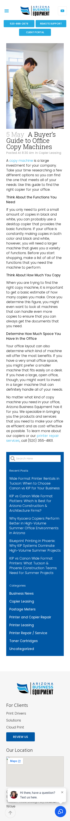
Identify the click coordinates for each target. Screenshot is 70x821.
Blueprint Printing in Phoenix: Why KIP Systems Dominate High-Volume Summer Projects (35, 546)
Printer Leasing (21, 625)
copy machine (21, 160)
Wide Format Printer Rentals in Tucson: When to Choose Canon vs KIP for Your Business (34, 483)
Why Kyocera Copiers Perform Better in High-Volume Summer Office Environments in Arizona (34, 525)
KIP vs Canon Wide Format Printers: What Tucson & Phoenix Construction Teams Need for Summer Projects (33, 565)
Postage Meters (22, 609)
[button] (6, 10)
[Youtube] (62, 10)
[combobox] (35, 458)
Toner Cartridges (23, 641)
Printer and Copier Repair (30, 617)
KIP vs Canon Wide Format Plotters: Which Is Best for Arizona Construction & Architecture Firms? (31, 503)
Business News (21, 593)
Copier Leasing (50, 153)
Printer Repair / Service (28, 633)
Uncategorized (21, 649)
